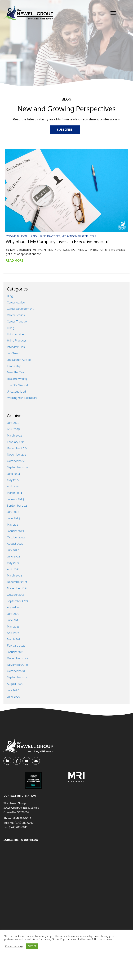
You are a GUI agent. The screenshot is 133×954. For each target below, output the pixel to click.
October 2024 (16, 461)
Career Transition (17, 321)
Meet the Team (16, 372)
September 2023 (17, 505)
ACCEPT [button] (32, 946)
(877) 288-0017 (24, 822)
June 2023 (13, 518)
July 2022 (13, 550)
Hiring (33, 236)
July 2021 (13, 613)
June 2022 (13, 556)
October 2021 (15, 594)
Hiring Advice (15, 334)
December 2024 (17, 448)
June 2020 (13, 696)
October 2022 (16, 537)
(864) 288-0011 (22, 818)
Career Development (20, 308)
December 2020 (17, 658)
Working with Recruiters (79, 236)
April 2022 (13, 569)
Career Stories (16, 315)
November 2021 (17, 588)
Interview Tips (16, 347)
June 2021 (13, 620)
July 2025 (13, 422)
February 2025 (16, 442)
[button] (113, 13)
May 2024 (13, 480)
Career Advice (16, 302)
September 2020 (18, 677)
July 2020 (13, 690)
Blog (10, 296)
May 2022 (13, 563)
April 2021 (13, 633)
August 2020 (15, 683)
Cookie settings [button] (14, 946)
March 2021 (14, 639)
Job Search (14, 353)
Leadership (14, 366)
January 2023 (15, 531)
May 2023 (13, 524)
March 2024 (14, 492)
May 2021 (13, 626)
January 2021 (15, 652)
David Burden (18, 236)
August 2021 (15, 607)
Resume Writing (17, 378)
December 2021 (17, 582)
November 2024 (17, 454)
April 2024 (13, 486)
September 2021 (17, 601)
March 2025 (14, 435)
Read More (16, 260)
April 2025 (13, 429)
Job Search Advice (19, 359)
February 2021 (16, 645)
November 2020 (17, 664)
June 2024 (13, 473)
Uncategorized (16, 391)
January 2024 (15, 499)
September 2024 (18, 467)
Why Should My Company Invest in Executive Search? (57, 241)
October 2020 (16, 671)
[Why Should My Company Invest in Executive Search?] (66, 190)
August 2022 (15, 543)
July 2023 (13, 512)
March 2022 (14, 575)
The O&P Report (17, 385)
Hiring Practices (49, 236)
